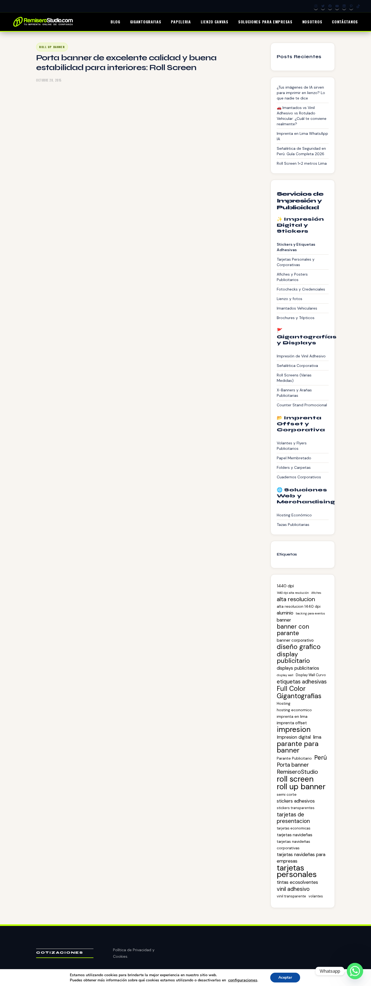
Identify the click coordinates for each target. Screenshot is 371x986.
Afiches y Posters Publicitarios (292, 277)
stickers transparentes (296, 808)
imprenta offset (292, 723)
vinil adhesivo (293, 889)
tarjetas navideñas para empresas (301, 857)
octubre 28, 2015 (49, 80)
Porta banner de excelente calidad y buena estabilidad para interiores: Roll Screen (126, 62)
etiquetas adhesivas (302, 681)
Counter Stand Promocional (302, 404)
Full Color (291, 688)
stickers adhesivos (296, 801)
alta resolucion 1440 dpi (298, 606)
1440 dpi (285, 586)
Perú (320, 757)
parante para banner (298, 747)
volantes (316, 896)
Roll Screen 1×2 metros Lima (302, 163)
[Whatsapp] (355, 971)
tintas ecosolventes (297, 882)
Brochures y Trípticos (296, 317)
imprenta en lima (292, 716)
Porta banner (293, 765)
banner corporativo (295, 640)
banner (284, 620)
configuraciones (242, 980)
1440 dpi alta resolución (293, 593)
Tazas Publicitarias (293, 524)
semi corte (287, 794)
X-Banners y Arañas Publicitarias (294, 393)
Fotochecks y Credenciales (301, 289)
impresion (294, 729)
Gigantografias (299, 696)
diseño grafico (298, 647)
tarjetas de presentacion (293, 817)
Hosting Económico (294, 515)
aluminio (285, 613)
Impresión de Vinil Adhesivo (301, 356)
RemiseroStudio (297, 772)
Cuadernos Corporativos (299, 477)
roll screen (295, 779)
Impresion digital (294, 737)
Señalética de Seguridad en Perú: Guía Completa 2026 (301, 151)
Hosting (283, 703)
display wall (285, 675)
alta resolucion (296, 599)
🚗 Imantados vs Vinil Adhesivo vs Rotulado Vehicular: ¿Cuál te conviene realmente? (301, 115)
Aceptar (285, 977)
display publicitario (293, 657)
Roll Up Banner (52, 47)
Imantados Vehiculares (297, 308)
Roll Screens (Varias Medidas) (294, 378)
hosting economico (294, 709)
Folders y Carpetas (294, 467)
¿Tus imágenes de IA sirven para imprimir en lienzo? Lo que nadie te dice (301, 93)
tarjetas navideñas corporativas (293, 844)
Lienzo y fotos (289, 298)
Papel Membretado (294, 457)
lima (317, 737)
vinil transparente (291, 896)
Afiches (316, 593)
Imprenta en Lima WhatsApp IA (302, 136)
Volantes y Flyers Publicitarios (292, 446)
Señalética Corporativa (297, 365)
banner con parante (293, 629)
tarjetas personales (297, 871)
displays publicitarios (298, 668)
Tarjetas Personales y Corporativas (296, 262)
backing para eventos (310, 613)
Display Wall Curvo (311, 675)
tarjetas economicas (293, 828)
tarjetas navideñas (294, 835)
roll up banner (301, 787)
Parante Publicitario (294, 758)
